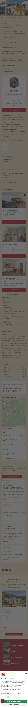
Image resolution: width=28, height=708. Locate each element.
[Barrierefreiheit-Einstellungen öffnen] (2, 700)
